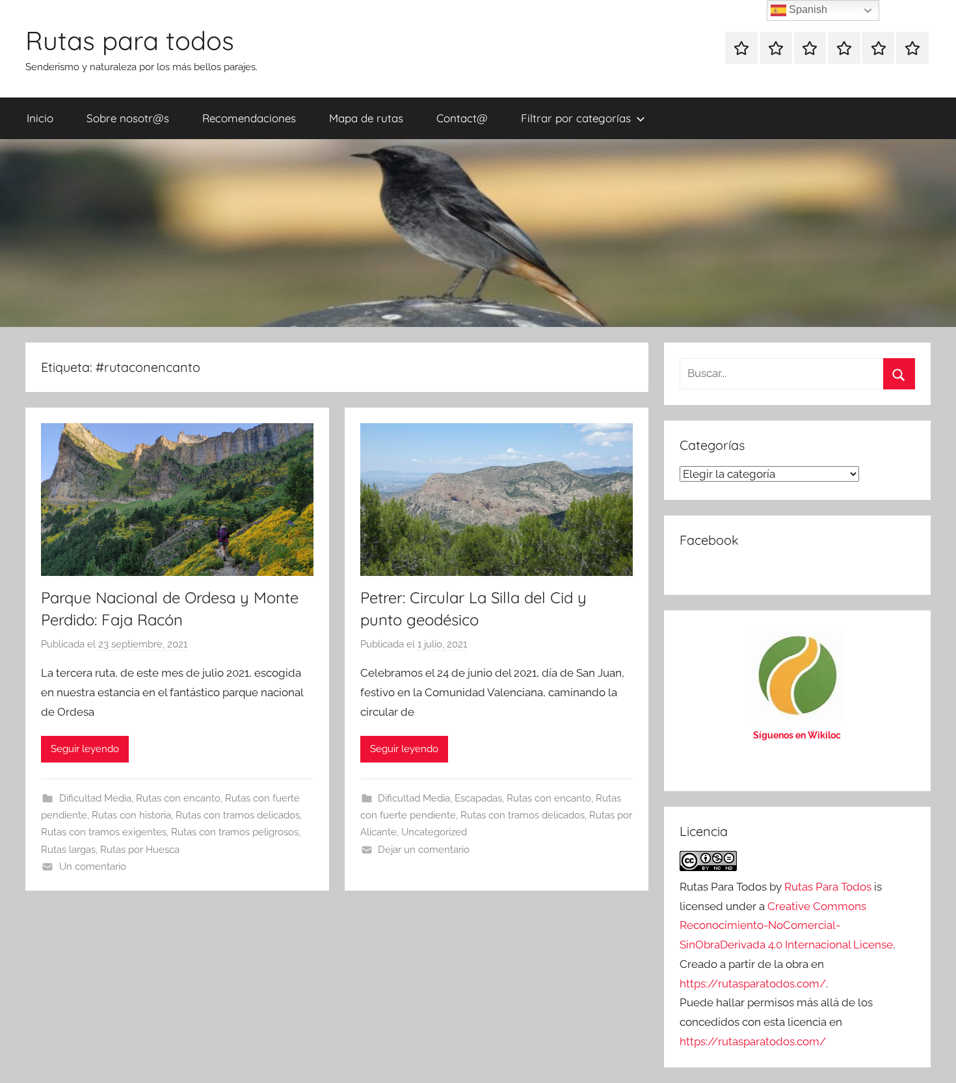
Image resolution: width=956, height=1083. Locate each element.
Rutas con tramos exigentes (103, 832)
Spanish (806, 9)
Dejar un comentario (424, 849)
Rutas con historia (131, 815)
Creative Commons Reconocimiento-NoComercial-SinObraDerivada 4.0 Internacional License (786, 926)
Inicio (40, 118)
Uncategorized (434, 832)
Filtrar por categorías (576, 118)
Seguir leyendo (85, 749)
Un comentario (92, 866)
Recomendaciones (249, 118)
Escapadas (478, 798)
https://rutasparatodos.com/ (753, 983)
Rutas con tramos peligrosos (235, 832)
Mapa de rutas (366, 118)
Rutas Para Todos (827, 886)
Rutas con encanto (178, 798)
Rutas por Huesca (139, 849)
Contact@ (462, 118)
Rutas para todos (129, 40)
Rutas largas (68, 849)
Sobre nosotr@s (127, 118)
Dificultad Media (95, 798)
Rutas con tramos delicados (238, 815)
